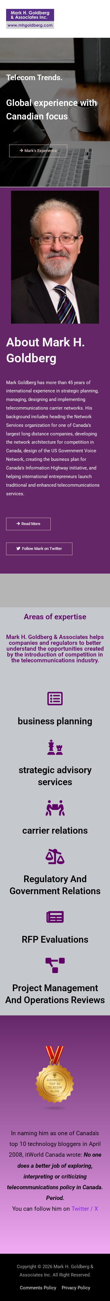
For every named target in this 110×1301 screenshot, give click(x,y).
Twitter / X (85, 1208)
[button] (38, 151)
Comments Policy (38, 1288)
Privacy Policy (76, 1288)
